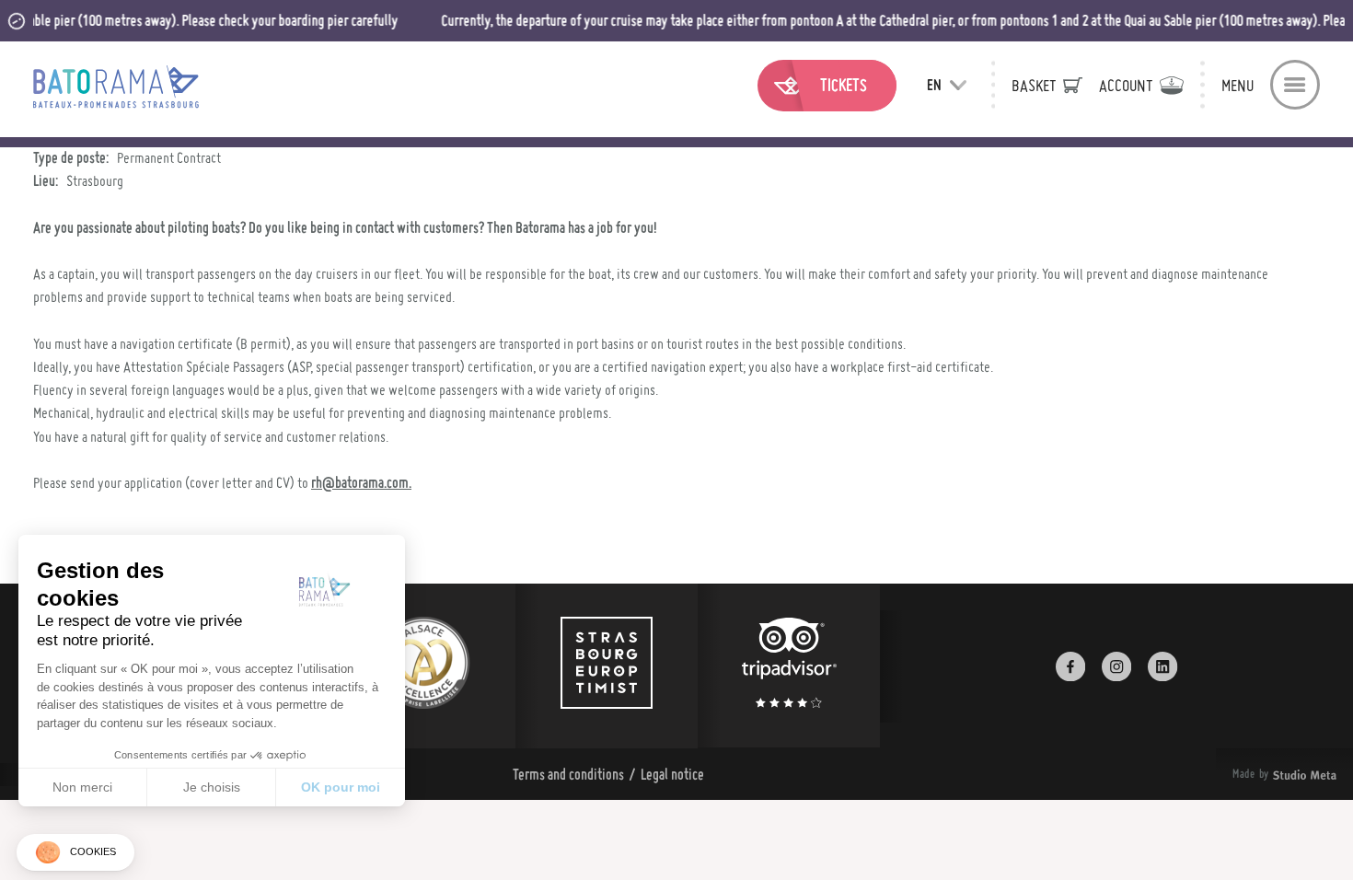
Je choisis (211, 787)
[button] (75, 853)
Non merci (82, 787)
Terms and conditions (568, 774)
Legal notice (672, 774)
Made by (1261, 774)
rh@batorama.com (360, 482)
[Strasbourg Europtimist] (607, 666)
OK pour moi (340, 787)
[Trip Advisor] (789, 666)
